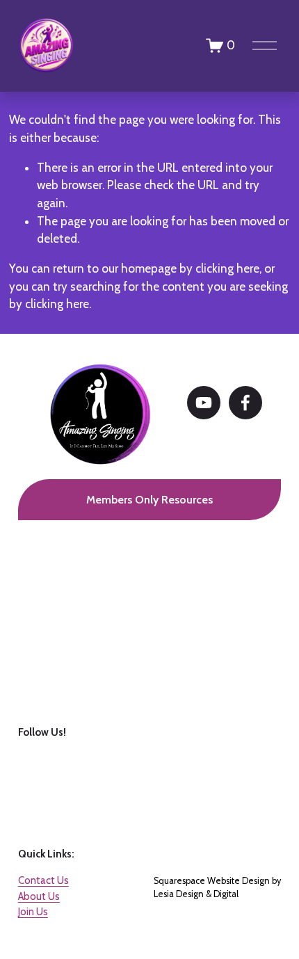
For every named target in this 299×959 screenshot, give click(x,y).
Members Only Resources (149, 499)
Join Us (33, 911)
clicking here (227, 268)
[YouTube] (203, 402)
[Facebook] (245, 402)
